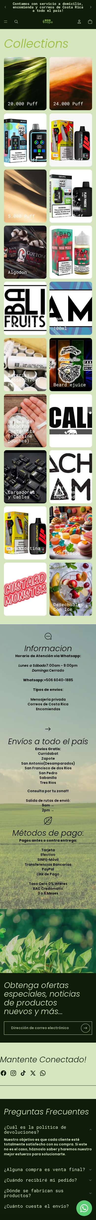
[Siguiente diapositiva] (90, 7)
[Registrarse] (85, 1028)
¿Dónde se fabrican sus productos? (34, 1193)
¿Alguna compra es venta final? (44, 1169)
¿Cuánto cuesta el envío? (36, 1206)
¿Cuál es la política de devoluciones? (35, 1129)
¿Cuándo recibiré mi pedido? (40, 1180)
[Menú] (5, 21)
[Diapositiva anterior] (5, 7)
